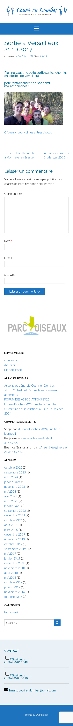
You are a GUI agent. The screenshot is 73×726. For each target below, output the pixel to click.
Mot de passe (13, 369)
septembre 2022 (15, 510)
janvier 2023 (12, 505)
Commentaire (14, 193)
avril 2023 (10, 496)
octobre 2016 (13, 596)
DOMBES (43, 56)
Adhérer (9, 365)
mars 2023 (11, 501)
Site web (9, 274)
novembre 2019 (14, 539)
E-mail (9, 257)
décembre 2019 (14, 534)
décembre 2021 (14, 515)
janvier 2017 (12, 587)
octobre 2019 (13, 544)
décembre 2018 (14, 563)
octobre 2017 (13, 582)
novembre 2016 (14, 591)
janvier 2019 (12, 558)
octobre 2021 (13, 520)
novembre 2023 (14, 486)
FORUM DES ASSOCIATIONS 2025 (26, 399)
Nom (8, 241)
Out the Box (42, 714)
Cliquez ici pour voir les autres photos (28, 132)
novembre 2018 (14, 568)
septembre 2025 (15, 472)
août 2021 (11, 525)
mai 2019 (10, 553)
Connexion (11, 360)
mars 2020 (11, 529)
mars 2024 (11, 477)
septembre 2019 (15, 549)
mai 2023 (10, 491)
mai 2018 (10, 577)
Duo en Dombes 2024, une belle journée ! (31, 404)
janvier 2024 (12, 482)
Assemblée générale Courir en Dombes (29, 385)
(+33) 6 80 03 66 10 (16, 677)
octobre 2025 (13, 467)
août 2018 (11, 572)
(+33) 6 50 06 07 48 (16, 661)
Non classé (11, 612)
